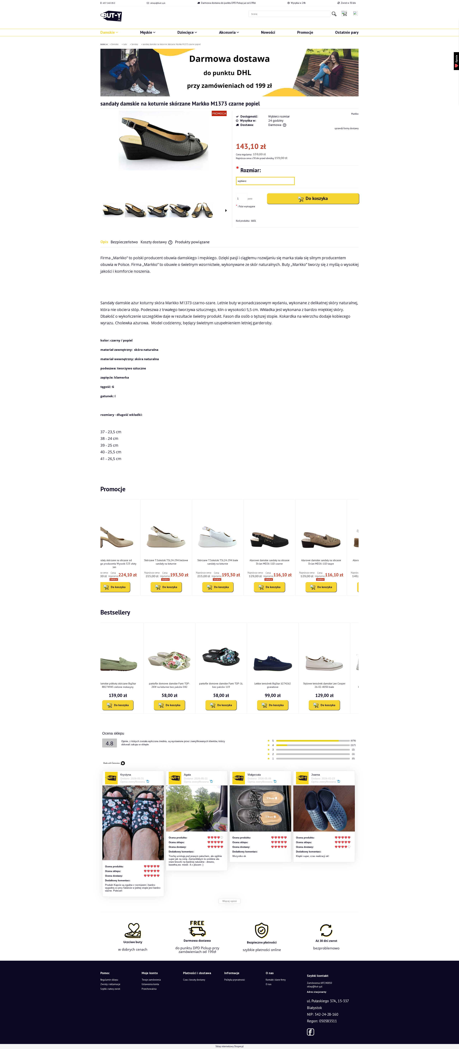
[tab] (105, 241)
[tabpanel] (229, 362)
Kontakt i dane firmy (276, 979)
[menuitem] (109, 32)
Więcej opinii (229, 901)
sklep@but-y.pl (157, 3)
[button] (226, 210)
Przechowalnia (149, 988)
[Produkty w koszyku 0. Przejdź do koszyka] (345, 13)
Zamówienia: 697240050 (319, 983)
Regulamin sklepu (109, 979)
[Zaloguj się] (355, 13)
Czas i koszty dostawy (194, 979)
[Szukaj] (334, 14)
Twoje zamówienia (151, 979)
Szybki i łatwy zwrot (110, 988)
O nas (268, 984)
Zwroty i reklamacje (110, 984)
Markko (355, 113)
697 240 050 (109, 3)
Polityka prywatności (234, 979)
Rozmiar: (248, 170)
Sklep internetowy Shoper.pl (230, 1046)
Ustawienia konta (150, 984)
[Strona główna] (111, 16)
